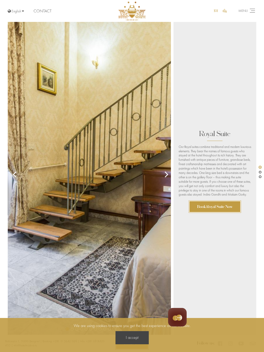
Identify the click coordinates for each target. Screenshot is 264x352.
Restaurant (216, 11)
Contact (43, 11)
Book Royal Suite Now (215, 206)
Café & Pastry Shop (225, 11)
